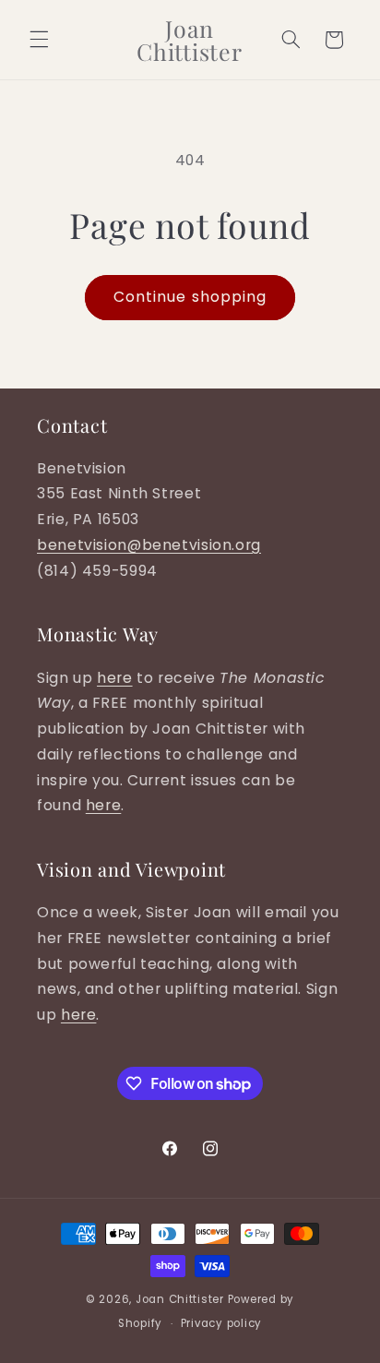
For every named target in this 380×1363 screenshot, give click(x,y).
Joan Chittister (180, 1299)
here (115, 677)
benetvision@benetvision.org (149, 545)
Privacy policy (221, 1323)
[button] (39, 39)
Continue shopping (190, 296)
